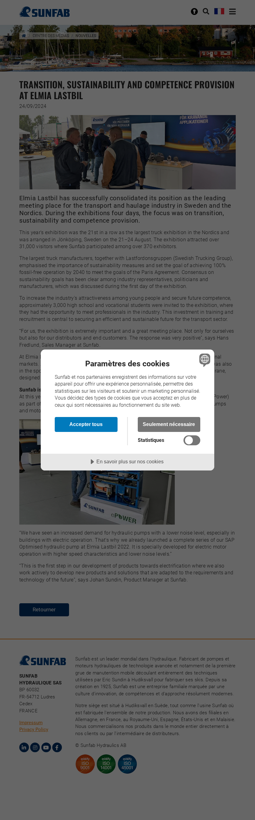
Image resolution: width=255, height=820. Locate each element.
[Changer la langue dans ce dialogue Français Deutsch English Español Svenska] (204, 360)
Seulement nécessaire (169, 424)
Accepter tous (86, 424)
